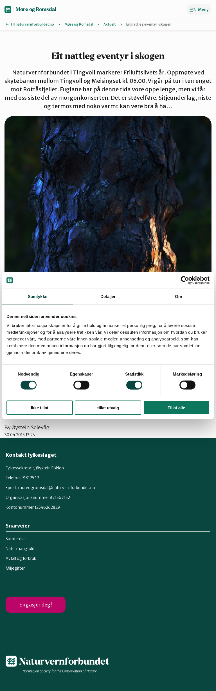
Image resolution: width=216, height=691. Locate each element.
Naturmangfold (20, 548)
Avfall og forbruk (21, 558)
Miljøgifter (15, 568)
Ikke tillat (39, 407)
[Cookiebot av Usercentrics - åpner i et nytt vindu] (185, 280)
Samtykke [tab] (37, 296)
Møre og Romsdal (36, 9)
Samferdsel (16, 538)
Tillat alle (176, 407)
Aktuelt (110, 24)
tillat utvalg (108, 407)
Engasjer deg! (35, 604)
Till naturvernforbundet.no (32, 24)
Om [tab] (178, 296)
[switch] (81, 385)
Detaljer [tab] (108, 296)
